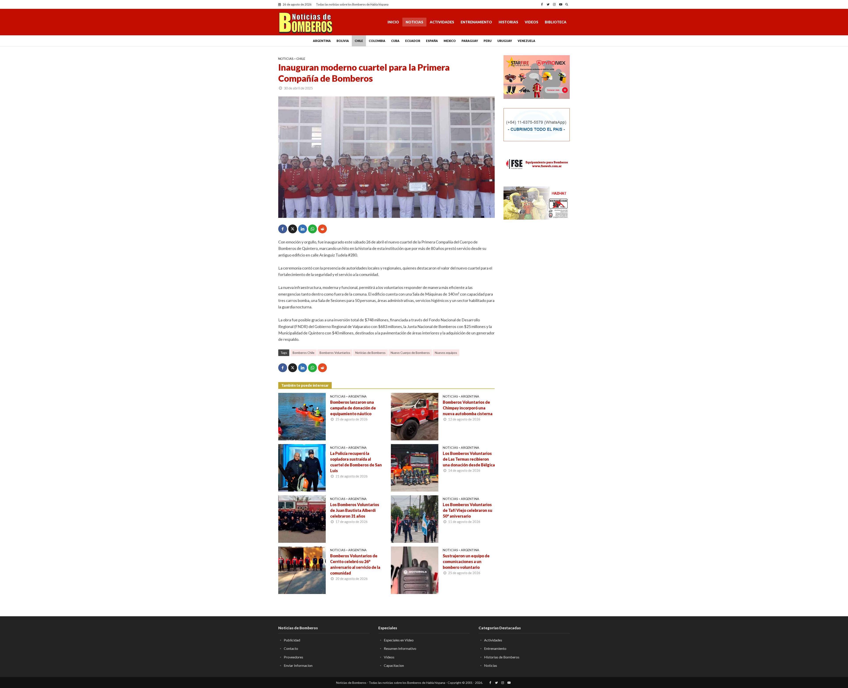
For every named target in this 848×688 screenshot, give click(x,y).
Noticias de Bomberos (370, 352)
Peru (488, 41)
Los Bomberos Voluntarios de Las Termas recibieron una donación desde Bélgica (469, 459)
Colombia (377, 41)
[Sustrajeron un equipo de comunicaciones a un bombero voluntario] (414, 569)
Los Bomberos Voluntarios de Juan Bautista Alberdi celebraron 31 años (354, 510)
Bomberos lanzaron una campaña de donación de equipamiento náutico (353, 408)
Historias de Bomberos (501, 657)
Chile (359, 41)
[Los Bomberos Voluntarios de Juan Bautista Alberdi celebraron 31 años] (302, 518)
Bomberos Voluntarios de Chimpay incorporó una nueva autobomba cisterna (467, 408)
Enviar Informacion (298, 665)
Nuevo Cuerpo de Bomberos (410, 352)
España (432, 41)
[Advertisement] (537, 294)
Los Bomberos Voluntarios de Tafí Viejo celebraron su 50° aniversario (467, 510)
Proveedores (293, 657)
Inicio (393, 22)
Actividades (442, 22)
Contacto (291, 648)
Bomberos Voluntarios (335, 352)
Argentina (322, 41)
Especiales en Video (399, 640)
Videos (531, 22)
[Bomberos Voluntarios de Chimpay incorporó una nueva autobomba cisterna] (414, 416)
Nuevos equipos (446, 352)
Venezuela (526, 41)
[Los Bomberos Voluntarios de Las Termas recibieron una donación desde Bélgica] (414, 467)
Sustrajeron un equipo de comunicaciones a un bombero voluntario (466, 561)
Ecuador (412, 41)
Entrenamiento (476, 22)
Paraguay (470, 41)
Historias (508, 22)
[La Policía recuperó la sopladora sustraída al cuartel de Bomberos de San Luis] (302, 467)
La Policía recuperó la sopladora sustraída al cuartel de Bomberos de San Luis (356, 462)
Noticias (414, 22)
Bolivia (343, 41)
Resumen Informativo (400, 648)
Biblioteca (555, 22)
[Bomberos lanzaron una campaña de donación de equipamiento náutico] (302, 416)
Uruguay (504, 41)
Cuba (395, 41)
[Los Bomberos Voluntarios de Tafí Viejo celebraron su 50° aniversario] (414, 518)
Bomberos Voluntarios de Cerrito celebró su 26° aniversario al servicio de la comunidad (355, 564)
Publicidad (292, 640)
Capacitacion (394, 665)
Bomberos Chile (303, 352)
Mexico (450, 41)
